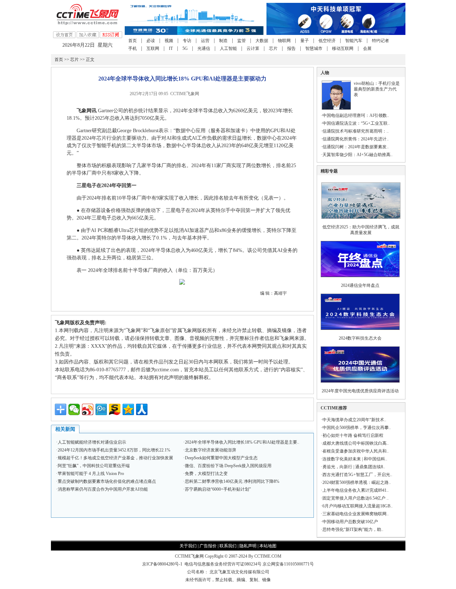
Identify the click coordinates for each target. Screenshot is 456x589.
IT (171, 48)
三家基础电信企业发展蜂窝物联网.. (355, 513)
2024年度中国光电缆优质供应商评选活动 (360, 390)
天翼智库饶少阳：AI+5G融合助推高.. (357, 154)
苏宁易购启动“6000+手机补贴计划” (218, 489)
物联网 (284, 40)
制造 (223, 40)
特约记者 (380, 40)
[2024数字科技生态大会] (360, 332)
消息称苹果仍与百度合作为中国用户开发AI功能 (103, 489)
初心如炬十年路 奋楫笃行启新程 (352, 435)
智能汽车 (353, 40)
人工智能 (228, 48)
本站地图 (267, 545)
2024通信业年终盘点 (360, 285)
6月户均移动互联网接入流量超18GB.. (357, 505)
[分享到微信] (74, 409)
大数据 (261, 40)
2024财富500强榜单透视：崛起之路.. (356, 482)
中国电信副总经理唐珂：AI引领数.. (355, 115)
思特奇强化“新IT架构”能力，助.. (352, 529)
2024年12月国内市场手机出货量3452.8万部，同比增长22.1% (114, 450)
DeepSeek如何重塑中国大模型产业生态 (221, 457)
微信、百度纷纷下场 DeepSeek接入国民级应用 (228, 465)
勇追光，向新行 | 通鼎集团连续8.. (353, 466)
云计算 (253, 48)
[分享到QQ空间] (128, 409)
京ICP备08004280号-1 (162, 564)
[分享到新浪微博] (87, 409)
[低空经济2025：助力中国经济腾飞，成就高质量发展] (360, 220)
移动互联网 (342, 48)
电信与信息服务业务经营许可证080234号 (224, 564)
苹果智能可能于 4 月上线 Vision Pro (91, 473)
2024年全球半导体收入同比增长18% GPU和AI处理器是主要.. (242, 442)
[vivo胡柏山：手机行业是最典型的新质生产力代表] (336, 108)
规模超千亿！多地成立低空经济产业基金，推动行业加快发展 (115, 457)
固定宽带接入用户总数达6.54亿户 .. (355, 498)
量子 (304, 40)
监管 (241, 40)
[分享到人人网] (141, 409)
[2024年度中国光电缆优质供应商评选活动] (360, 384)
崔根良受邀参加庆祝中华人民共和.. (355, 451)
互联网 (152, 48)
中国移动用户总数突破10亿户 (350, 521)
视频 (169, 40)
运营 (205, 40)
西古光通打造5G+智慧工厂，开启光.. (357, 474)
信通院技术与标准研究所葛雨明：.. (355, 131)
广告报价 (208, 545)
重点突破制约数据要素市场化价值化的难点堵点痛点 (107, 481)
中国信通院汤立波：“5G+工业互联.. (356, 123)
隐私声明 (247, 545)
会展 (367, 48)
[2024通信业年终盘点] (360, 279)
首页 (132, 40)
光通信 (203, 48)
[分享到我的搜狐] (114, 409)
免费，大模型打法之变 (206, 473)
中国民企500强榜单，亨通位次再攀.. (356, 427)
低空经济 (327, 40)
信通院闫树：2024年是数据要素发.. (355, 146)
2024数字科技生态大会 (360, 338)
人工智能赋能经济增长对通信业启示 (92, 442)
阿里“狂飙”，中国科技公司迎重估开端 (94, 465)
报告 (291, 48)
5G (185, 48)
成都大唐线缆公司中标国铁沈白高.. (355, 443)
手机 (132, 48)
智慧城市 (313, 48)
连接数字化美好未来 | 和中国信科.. (354, 458)
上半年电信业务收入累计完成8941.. (355, 490)
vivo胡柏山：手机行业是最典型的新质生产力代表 (377, 89)
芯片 (273, 48)
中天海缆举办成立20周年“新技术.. (354, 419)
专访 (187, 40)
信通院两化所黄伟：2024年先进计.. (355, 138)
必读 (150, 40)
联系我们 (228, 545)
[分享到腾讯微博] (101, 409)
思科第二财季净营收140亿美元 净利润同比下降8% (232, 481)
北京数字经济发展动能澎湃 (210, 450)
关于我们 (188, 545)
